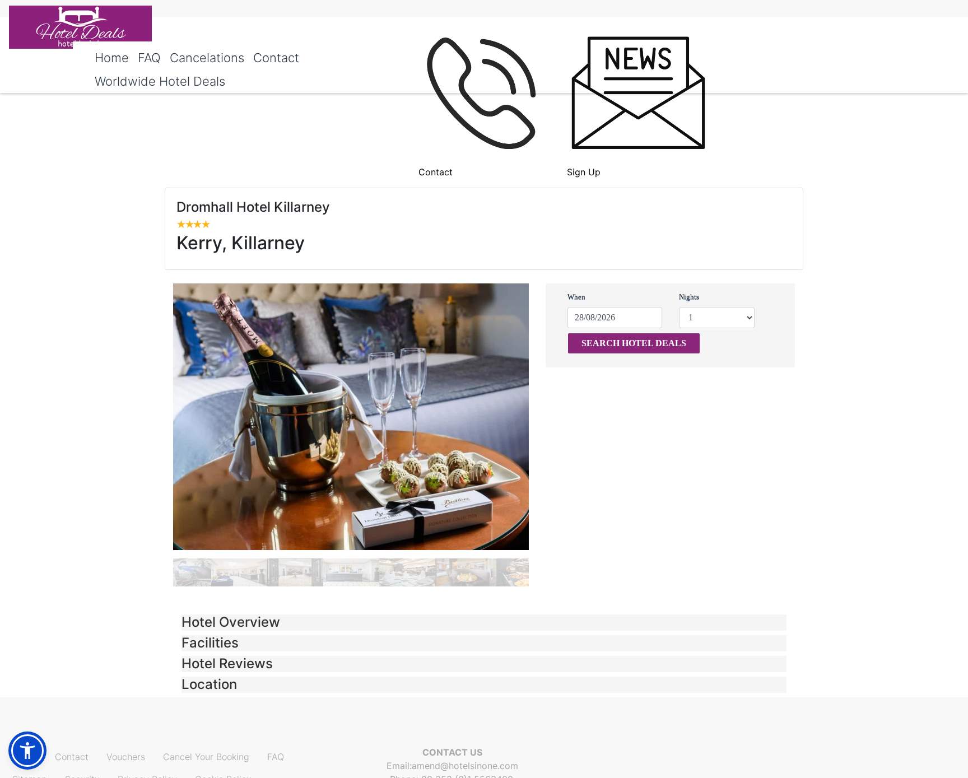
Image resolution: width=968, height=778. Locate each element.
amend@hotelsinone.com (465, 765)
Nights (689, 296)
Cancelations (207, 57)
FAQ (149, 57)
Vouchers (125, 756)
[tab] (484, 622)
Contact (276, 57)
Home (112, 57)
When (576, 296)
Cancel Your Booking (206, 756)
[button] (484, 622)
